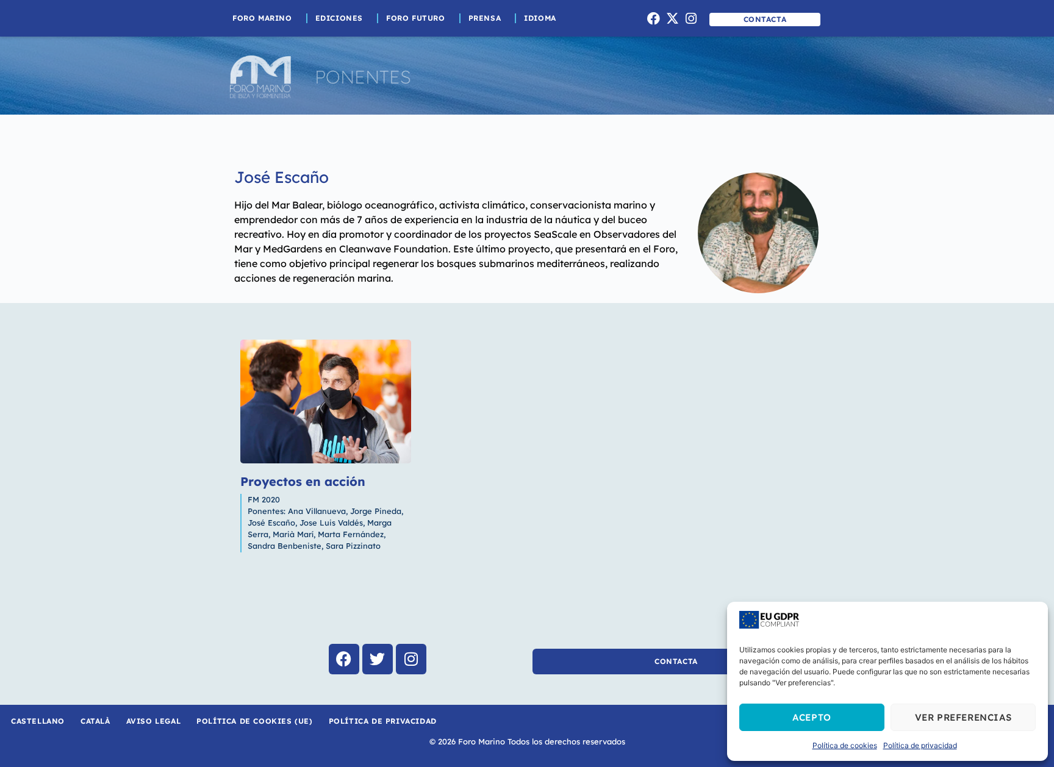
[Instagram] (691, 18)
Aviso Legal (153, 721)
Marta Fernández (351, 534)
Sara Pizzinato (353, 546)
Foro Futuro (415, 18)
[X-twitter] (672, 18)
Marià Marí (293, 534)
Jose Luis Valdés (331, 522)
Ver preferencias (963, 717)
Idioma (540, 18)
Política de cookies (844, 745)
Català (95, 721)
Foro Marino (262, 18)
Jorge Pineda (375, 511)
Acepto (811, 717)
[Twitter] (377, 659)
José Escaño (281, 177)
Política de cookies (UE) (254, 721)
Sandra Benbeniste (284, 546)
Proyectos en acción (302, 481)
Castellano (38, 721)
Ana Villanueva (317, 511)
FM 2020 (264, 499)
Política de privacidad (920, 745)
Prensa (484, 18)
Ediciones (339, 18)
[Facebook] (654, 18)
